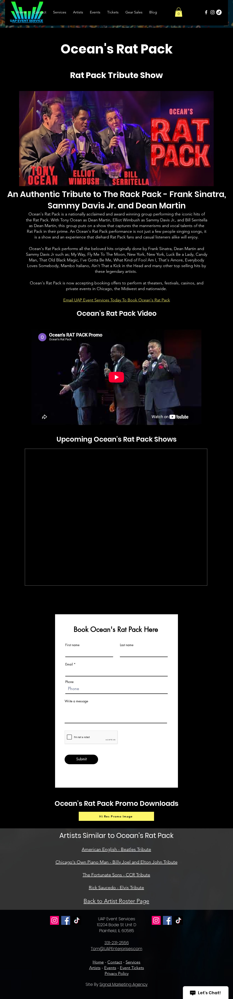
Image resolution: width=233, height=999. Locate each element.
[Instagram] (212, 12)
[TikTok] (219, 12)
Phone (69, 681)
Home (98, 962)
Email (69, 664)
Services (133, 962)
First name (72, 645)
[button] (178, 12)
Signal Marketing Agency (123, 984)
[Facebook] (206, 12)
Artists (95, 967)
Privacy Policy (117, 973)
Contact (114, 962)
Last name (126, 645)
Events (110, 967)
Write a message (76, 701)
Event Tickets (132, 967)
